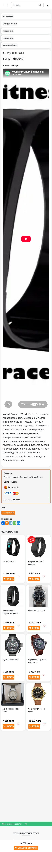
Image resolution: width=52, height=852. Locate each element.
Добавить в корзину (27, 848)
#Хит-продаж (8, 513)
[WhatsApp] (14, 523)
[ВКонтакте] (3, 523)
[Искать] (40, 5)
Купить (9, 579)
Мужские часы (14, 52)
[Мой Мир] (18, 523)
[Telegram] (10, 523)
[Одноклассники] (7, 523)
